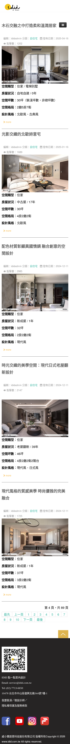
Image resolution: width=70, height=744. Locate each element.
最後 (40, 619)
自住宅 (34, 38)
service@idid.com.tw (20, 682)
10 (17, 619)
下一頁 (27, 619)
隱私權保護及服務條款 (14, 705)
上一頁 (18, 614)
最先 (7, 614)
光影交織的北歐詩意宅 (21, 134)
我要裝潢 (7, 700)
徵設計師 (19, 700)
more (8, 122)
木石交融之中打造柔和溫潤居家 (29, 25)
